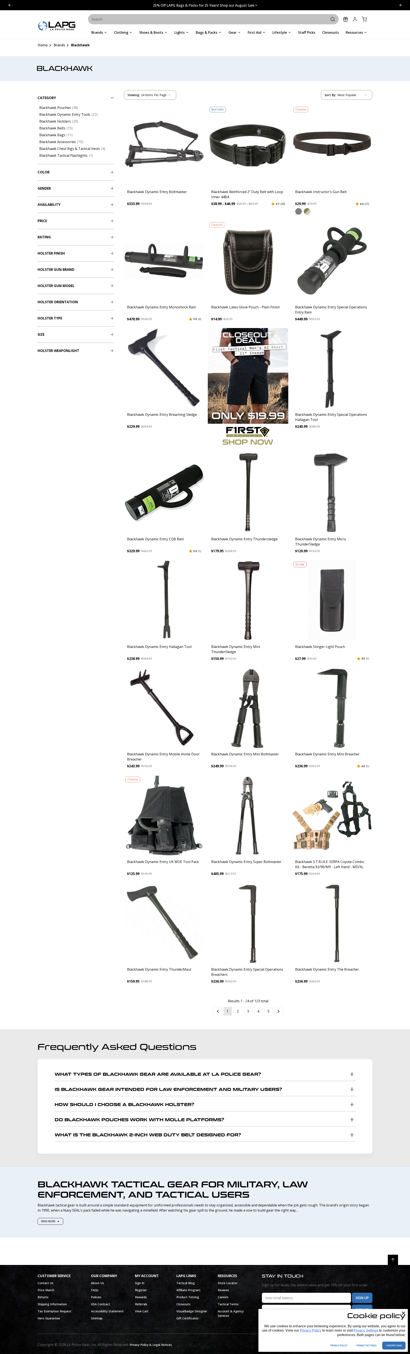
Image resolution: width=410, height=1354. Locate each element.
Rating (44, 237)
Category (47, 97)
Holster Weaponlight (58, 350)
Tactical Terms (228, 1304)
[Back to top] (393, 1260)
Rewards (141, 1297)
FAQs (94, 1290)
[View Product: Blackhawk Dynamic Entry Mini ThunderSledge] (248, 600)
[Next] (279, 1011)
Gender (44, 188)
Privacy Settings (366, 1330)
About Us (97, 1283)
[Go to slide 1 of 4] (400, 5)
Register (141, 1290)
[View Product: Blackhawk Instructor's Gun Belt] (332, 145)
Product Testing (187, 1297)
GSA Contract (100, 1304)
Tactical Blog (185, 1283)
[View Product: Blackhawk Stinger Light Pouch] (332, 600)
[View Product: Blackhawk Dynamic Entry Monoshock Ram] (164, 260)
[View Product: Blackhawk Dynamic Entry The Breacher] (332, 923)
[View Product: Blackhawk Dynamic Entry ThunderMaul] (164, 923)
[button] (298, 211)
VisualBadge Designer (191, 1311)
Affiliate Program (188, 1290)
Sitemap (96, 1318)
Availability (49, 204)
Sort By (330, 96)
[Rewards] (345, 19)
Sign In (139, 1283)
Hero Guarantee (49, 1318)
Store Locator (227, 1283)
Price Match (46, 1290)
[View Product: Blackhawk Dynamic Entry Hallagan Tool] (164, 600)
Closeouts (183, 1304)
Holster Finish (51, 253)
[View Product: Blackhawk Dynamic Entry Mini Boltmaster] (248, 708)
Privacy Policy (310, 1330)
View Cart (141, 1311)
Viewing (133, 95)
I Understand (394, 1345)
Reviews (223, 1290)
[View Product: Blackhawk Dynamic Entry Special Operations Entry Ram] (332, 260)
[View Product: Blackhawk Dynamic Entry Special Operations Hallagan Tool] (332, 368)
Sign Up (362, 1297)
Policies (96, 1297)
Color (44, 172)
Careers (223, 1297)
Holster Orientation (58, 302)
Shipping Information (52, 1304)
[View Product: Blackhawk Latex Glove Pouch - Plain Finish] (248, 260)
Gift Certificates (187, 1318)
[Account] (354, 19)
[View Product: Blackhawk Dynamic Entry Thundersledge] (248, 492)
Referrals (141, 1304)
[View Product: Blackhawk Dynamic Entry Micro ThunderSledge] (332, 492)
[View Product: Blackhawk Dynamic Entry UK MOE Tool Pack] (164, 815)
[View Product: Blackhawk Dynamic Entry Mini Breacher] (332, 708)
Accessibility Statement (107, 1311)
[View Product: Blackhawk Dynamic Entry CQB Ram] (164, 492)
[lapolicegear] (57, 26)
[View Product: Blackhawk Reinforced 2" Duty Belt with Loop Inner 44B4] (248, 145)
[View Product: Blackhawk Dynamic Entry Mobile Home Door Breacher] (164, 708)
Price (42, 220)
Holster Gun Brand (56, 269)
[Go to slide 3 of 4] (10, 5)
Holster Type (50, 318)
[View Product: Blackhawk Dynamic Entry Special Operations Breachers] (248, 923)
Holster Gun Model (56, 285)
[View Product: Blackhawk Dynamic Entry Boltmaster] (164, 145)
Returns (43, 1297)
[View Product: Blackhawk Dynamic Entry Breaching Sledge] (164, 368)
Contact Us (45, 1283)
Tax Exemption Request (54, 1311)
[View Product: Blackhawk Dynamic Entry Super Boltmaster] (248, 815)
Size (41, 334)
